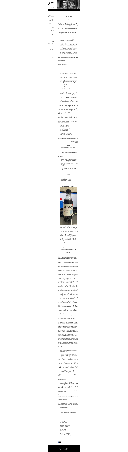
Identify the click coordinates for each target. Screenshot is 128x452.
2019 (52, 35)
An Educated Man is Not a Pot (51, 21)
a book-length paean (73, 270)
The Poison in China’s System (68, 55)
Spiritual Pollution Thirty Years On (62, 63)
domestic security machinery (73, 322)
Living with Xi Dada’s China (51, 16)
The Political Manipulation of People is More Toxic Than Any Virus (70, 23)
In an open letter (68, 305)
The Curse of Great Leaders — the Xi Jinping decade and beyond (68, 150)
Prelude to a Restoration (50, 17)
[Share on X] (60, 442)
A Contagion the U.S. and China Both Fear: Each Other (68, 86)
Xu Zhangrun (59, 274)
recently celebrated (72, 262)
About (52, 10)
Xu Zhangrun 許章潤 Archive (51, 19)
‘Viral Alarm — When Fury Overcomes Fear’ (71, 168)
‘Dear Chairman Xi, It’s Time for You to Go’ (71, 165)
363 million (76, 92)
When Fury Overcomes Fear (63, 25)
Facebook (53, 58)
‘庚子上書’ (74, 163)
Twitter (53, 57)
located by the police (61, 310)
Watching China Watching (51, 23)
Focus (60, 10)
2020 (52, 34)
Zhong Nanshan (67, 234)
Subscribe (53, 56)
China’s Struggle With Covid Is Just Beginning (69, 97)
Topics (68, 10)
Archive (76, 10)
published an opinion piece (71, 396)
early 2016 (60, 278)
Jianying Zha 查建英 (64, 138)
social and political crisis (66, 94)
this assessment (76, 274)
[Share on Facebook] (58, 442)
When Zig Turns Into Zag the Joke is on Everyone (67, 154)
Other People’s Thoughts (50, 20)
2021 (52, 33)
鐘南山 (70, 234)
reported (75, 235)
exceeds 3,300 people (64, 390)
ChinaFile (67, 407)
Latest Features (49, 15)
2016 (52, 37)
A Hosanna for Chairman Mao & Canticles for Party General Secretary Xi (69, 152)
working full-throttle (71, 326)
